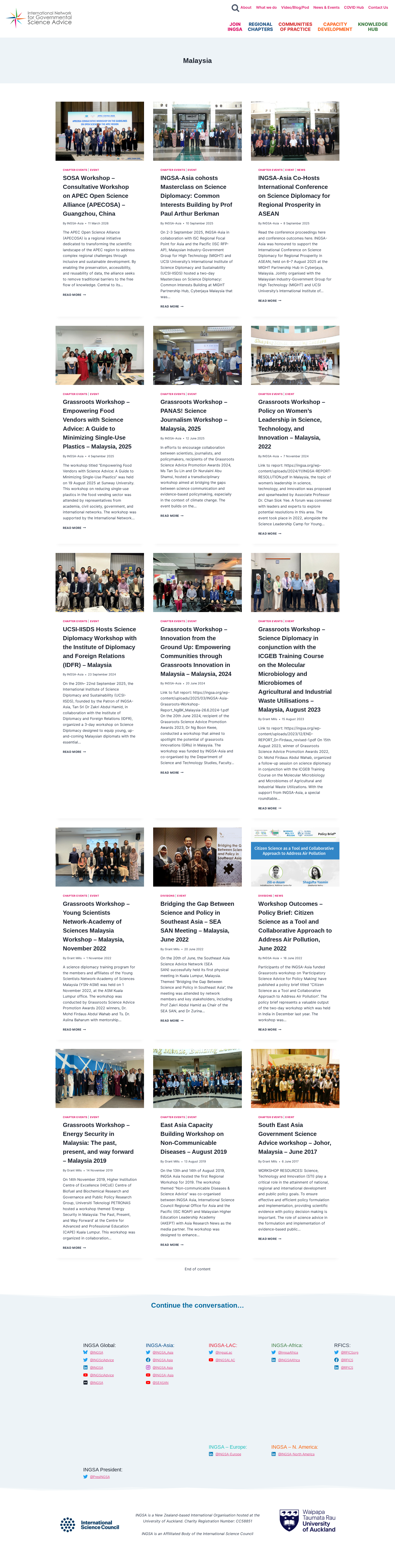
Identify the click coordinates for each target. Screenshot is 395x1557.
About (245, 7)
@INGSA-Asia (163, 1375)
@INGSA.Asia (163, 1360)
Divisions (167, 895)
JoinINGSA (235, 27)
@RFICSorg (349, 1352)
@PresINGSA (100, 1477)
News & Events (326, 7)
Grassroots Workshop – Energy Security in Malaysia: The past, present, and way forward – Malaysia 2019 (98, 1142)
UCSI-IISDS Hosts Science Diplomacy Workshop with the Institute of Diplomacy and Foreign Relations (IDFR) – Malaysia (100, 647)
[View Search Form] (235, 8)
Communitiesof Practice (295, 27)
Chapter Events (75, 169)
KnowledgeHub (373, 27)
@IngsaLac (224, 1352)
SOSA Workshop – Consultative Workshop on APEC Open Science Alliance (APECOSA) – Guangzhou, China (96, 195)
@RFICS (347, 1360)
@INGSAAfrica (289, 1360)
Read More (74, 295)
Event (94, 169)
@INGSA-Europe (228, 1454)
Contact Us (378, 7)
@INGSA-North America (296, 1454)
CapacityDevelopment (335, 27)
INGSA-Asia (75, 223)
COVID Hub (354, 7)
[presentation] (100, 131)
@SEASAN (160, 1383)
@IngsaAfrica (288, 1352)
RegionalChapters (260, 27)
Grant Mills (269, 719)
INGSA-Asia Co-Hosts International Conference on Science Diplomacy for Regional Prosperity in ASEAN (294, 195)
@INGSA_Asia (163, 1352)
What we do (266, 7)
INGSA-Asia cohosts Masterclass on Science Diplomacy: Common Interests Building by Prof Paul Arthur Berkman (196, 195)
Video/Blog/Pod (295, 7)
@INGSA (96, 1352)
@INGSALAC (225, 1360)
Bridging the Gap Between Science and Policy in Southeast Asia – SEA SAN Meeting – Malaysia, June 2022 (197, 921)
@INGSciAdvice (102, 1360)
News (301, 169)
